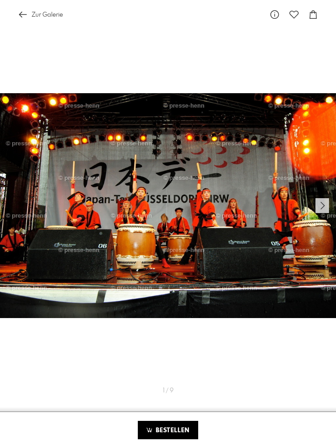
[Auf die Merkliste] (294, 15)
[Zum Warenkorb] (313, 15)
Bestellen (171, 430)
